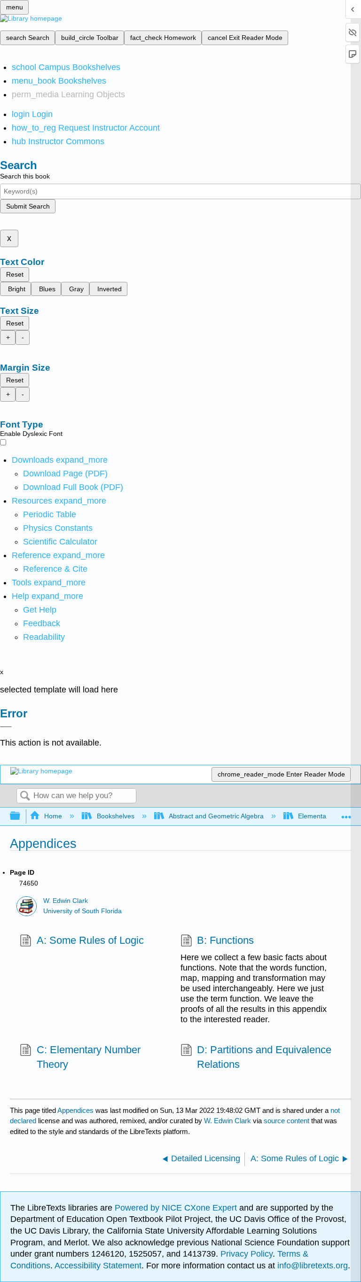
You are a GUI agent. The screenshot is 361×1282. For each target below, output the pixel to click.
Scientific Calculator (60, 541)
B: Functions (225, 940)
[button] (41, 623)
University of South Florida (82, 911)
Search (24, 796)
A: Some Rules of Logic (90, 940)
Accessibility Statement (98, 1265)
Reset (15, 274)
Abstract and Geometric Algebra (216, 816)
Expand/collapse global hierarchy (21, 816)
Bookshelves (115, 816)
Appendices (75, 1110)
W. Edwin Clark (65, 900)
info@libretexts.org (311, 1265)
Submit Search (28, 206)
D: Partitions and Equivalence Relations (264, 1057)
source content (286, 1121)
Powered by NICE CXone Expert (177, 1207)
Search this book (25, 176)
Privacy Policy (246, 1254)
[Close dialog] (6, 726)
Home (53, 816)
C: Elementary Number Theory (89, 1057)
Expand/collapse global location (346, 813)
